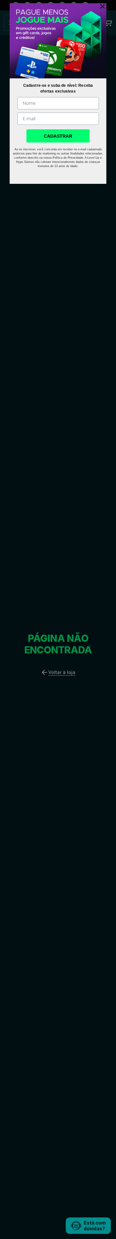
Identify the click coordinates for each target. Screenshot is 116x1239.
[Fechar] (101, 6)
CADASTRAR (58, 136)
